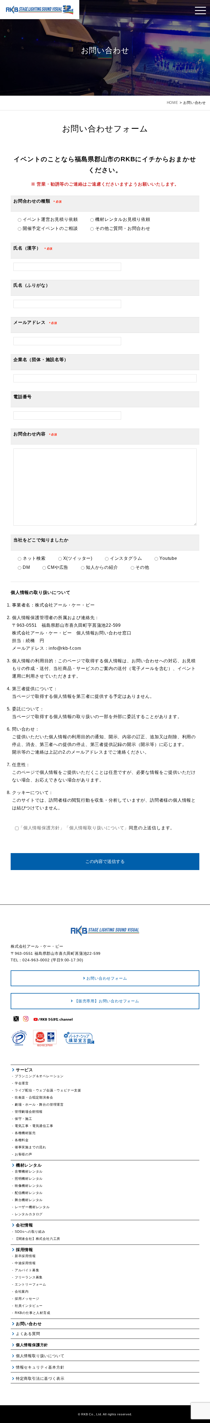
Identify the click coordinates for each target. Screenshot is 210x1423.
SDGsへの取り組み (30, 1232)
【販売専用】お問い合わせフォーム (106, 1001)
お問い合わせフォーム (106, 978)
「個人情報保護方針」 (42, 827)
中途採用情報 (25, 1263)
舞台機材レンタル (29, 1200)
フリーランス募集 (29, 1277)
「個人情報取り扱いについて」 (97, 827)
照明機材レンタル (29, 1179)
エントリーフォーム (30, 1284)
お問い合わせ (29, 1323)
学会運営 (22, 1083)
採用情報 (24, 1249)
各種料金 (22, 1140)
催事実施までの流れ (30, 1147)
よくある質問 (28, 1333)
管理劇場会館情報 (29, 1112)
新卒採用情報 (25, 1256)
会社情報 (24, 1225)
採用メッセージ (27, 1299)
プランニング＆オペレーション (39, 1076)
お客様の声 (23, 1154)
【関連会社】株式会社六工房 (37, 1239)
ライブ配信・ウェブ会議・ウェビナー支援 (48, 1090)
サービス (24, 1069)
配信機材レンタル (29, 1193)
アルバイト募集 (27, 1270)
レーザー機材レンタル (32, 1207)
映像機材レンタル (29, 1186)
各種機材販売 (25, 1133)
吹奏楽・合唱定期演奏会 (34, 1097)
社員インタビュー (29, 1306)
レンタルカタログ (29, 1214)
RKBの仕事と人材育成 (32, 1313)
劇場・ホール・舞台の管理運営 (39, 1104)
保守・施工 (23, 1119)
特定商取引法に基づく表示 (40, 1378)
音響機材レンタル (29, 1171)
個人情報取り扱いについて (40, 1356)
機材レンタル (29, 1165)
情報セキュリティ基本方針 (40, 1367)
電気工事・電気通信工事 (34, 1126)
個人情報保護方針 (32, 1345)
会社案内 (22, 1291)
